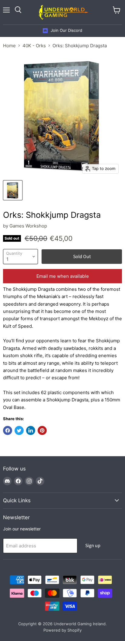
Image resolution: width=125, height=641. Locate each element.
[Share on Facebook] (7, 430)
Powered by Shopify (62, 630)
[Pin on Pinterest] (42, 430)
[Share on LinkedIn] (30, 430)
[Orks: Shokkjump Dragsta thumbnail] (12, 190)
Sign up (92, 545)
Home (9, 45)
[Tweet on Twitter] (19, 430)
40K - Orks (34, 45)
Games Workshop (28, 226)
